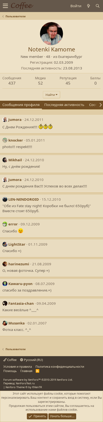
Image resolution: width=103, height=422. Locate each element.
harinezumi (18, 263)
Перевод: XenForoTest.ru (19, 383)
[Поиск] (97, 5)
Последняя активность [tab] (64, 104)
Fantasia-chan (21, 303)
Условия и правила (17, 366)
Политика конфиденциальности (59, 366)
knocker (15, 140)
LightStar (16, 244)
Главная (26, 371)
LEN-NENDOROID (23, 199)
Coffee (11, 360)
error (13, 224)
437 (12, 83)
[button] (5, 6)
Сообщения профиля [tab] (21, 104)
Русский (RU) (33, 360)
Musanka (16, 323)
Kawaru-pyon (20, 283)
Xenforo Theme (24, 387)
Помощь (10, 371)
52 (40, 83)
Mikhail (15, 159)
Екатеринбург (70, 56)
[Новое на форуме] (88, 5)
